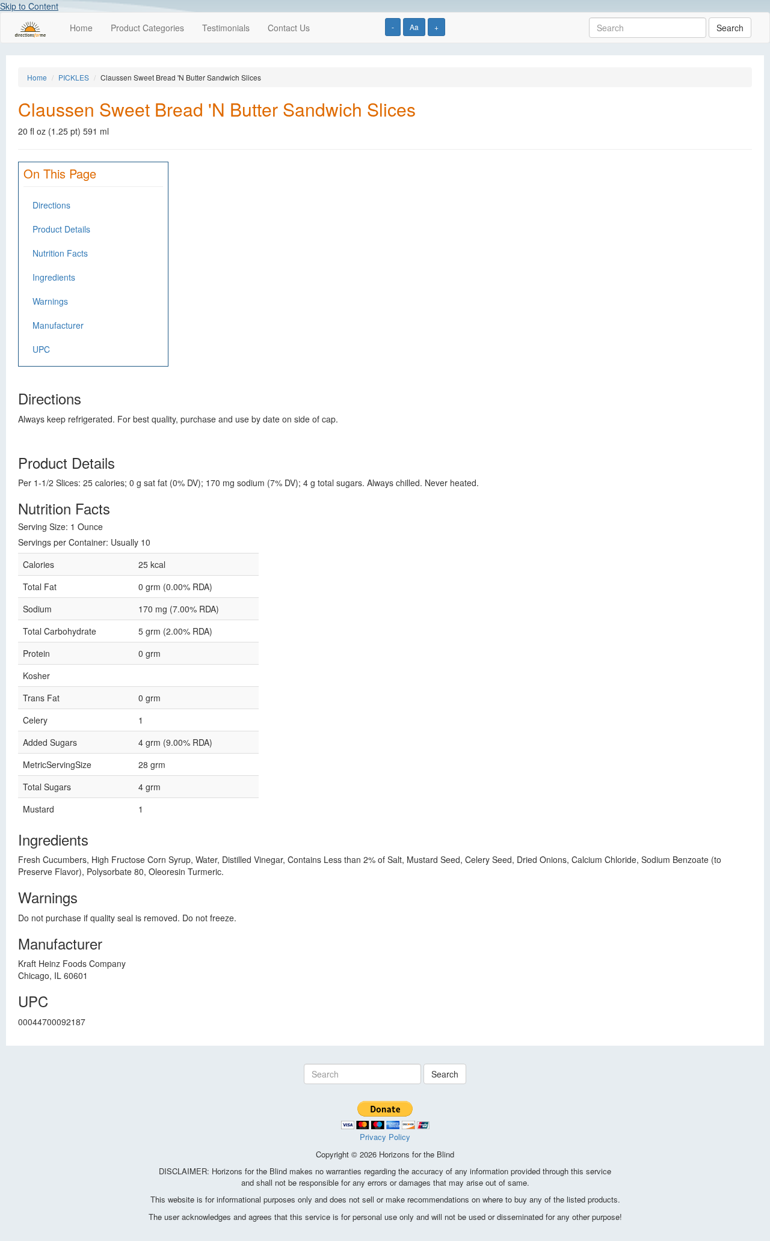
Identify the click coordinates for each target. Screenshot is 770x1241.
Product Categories (147, 28)
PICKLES (73, 77)
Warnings (50, 301)
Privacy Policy (385, 1136)
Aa (414, 27)
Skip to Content (29, 6)
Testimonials (226, 28)
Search (730, 28)
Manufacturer (58, 325)
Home (81, 28)
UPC (41, 349)
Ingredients (53, 277)
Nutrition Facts (60, 253)
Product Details (61, 229)
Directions (51, 205)
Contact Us (289, 28)
